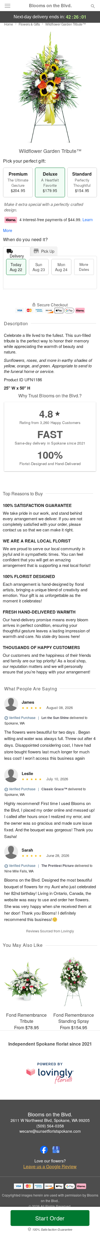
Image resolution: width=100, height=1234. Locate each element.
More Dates (84, 267)
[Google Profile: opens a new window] (56, 1150)
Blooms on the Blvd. (50, 5)
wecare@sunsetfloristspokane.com (50, 1131)
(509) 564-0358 (50, 1126)
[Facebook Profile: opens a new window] (44, 1150)
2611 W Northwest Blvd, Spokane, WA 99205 (50, 1120)
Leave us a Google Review (50, 1167)
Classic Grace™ (54, 788)
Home (8, 24)
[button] (88, 1221)
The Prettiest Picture (57, 865)
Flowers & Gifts (29, 24)
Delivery (17, 254)
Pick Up (47, 251)
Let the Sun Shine (55, 717)
